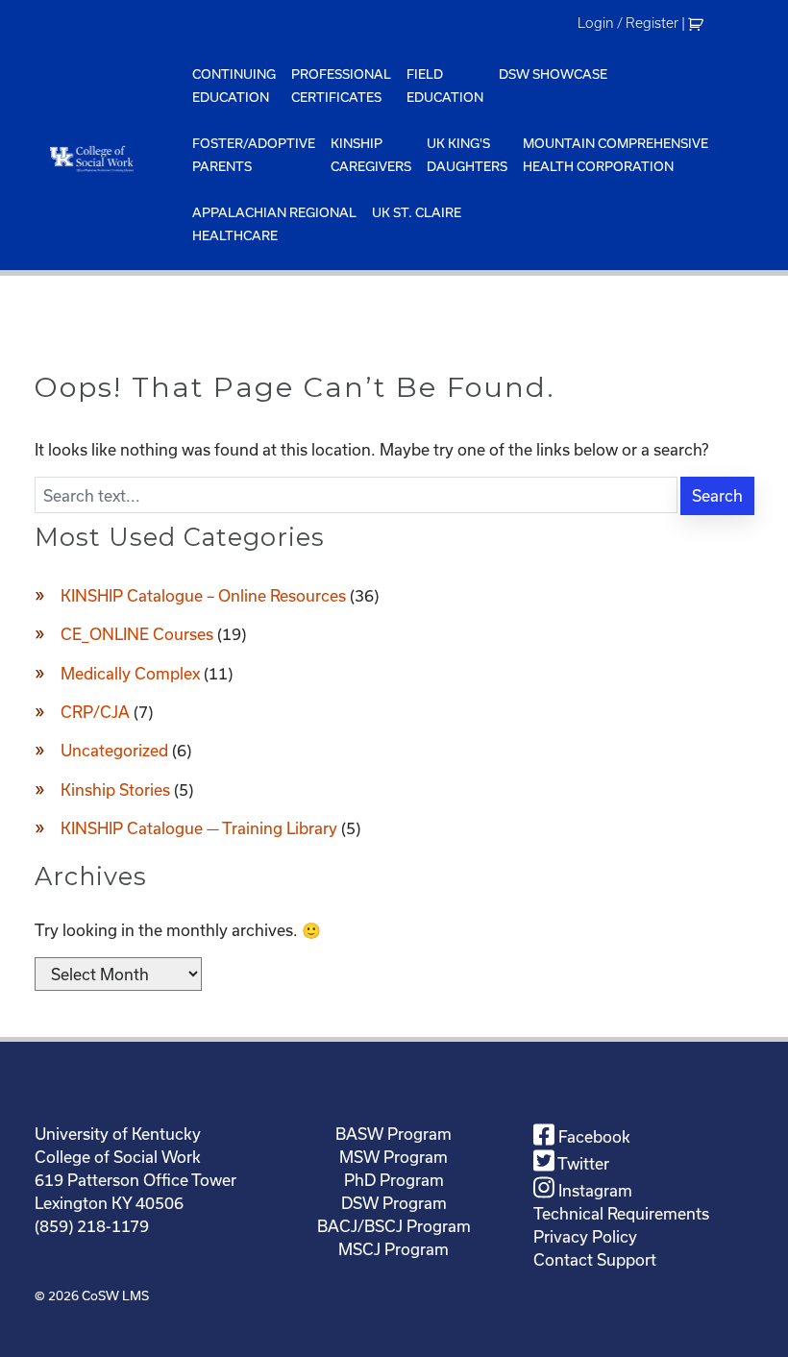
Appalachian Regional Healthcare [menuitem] (274, 224)
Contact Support (594, 1259)
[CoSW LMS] (109, 158)
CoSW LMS (115, 1295)
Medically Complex (130, 673)
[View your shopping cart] (698, 23)
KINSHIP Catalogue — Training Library (199, 828)
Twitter (581, 1163)
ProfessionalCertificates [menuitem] (341, 85)
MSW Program (393, 1156)
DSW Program (394, 1203)
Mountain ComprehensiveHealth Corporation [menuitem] (615, 155)
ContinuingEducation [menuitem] (234, 85)
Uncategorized (114, 750)
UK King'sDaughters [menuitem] (467, 155)
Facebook (592, 1136)
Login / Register (628, 23)
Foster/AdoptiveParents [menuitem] (253, 155)
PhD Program (394, 1180)
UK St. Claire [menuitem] (416, 212)
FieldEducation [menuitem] (444, 85)
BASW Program (393, 1133)
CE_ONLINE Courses (137, 634)
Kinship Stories (115, 789)
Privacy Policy (585, 1236)
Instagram (593, 1190)
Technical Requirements (621, 1213)
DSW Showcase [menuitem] (553, 74)
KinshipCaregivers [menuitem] (371, 155)
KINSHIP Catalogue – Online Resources (203, 595)
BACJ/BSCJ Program (394, 1226)
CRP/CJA (95, 712)
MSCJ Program (393, 1249)
